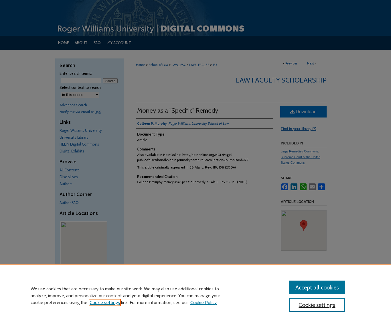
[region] (195, 295)
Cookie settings (105, 302)
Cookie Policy (203, 302)
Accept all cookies (317, 287)
